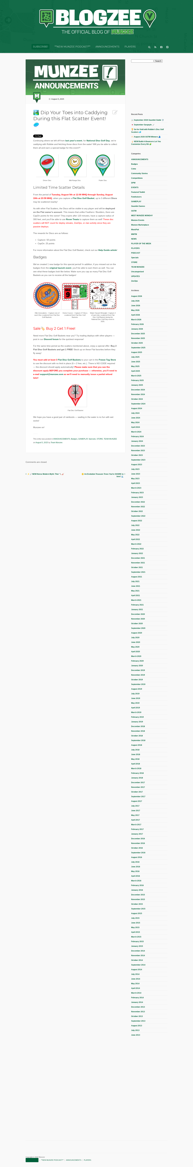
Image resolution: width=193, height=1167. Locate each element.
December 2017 (138, 782)
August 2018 (136, 745)
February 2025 (137, 380)
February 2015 (137, 941)
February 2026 (137, 324)
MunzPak (135, 230)
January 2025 (137, 385)
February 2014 (137, 998)
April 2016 (135, 876)
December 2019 (138, 670)
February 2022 (137, 549)
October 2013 (137, 1016)
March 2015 (136, 937)
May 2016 (135, 871)
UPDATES (135, 276)
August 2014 (136, 970)
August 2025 (136, 352)
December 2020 (138, 614)
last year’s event (73, 140)
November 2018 (138, 731)
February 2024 (137, 436)
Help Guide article (107, 250)
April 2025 (135, 371)
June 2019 (135, 698)
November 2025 (138, 338)
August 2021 (136, 577)
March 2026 (136, 320)
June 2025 (135, 362)
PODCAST (135, 253)
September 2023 (138, 460)
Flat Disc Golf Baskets (69, 360)
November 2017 (138, 787)
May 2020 (135, 647)
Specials (92, 439)
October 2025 (137, 343)
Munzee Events (137, 220)
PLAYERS (130, 46)
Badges (74, 439)
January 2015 (137, 946)
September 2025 (138, 348)
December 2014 (138, 951)
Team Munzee (56, 442)
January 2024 (137, 441)
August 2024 (136, 408)
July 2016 (135, 862)
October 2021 (137, 567)
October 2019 (137, 680)
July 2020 (135, 638)
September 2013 (138, 1021)
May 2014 (135, 984)
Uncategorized (137, 272)
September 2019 (138, 684)
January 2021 (137, 609)
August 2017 (136, 801)
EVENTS (134, 187)
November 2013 (138, 1012)
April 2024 (135, 427)
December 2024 (138, 390)
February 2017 (137, 829)
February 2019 (137, 717)
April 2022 (135, 539)
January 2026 (137, 329)
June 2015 (135, 923)
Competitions (137, 178)
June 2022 (135, 530)
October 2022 (137, 511)
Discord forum (51, 339)
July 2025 (135, 357)
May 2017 (135, 815)
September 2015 (138, 909)
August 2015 (136, 913)
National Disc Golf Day (98, 140)
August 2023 (136, 465)
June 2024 (135, 418)
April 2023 (135, 483)
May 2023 (135, 479)
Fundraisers (136, 197)
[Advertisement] (153, 87)
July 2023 (135, 469)
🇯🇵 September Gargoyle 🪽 (142, 125)
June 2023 (135, 474)
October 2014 (137, 960)
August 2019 (136, 689)
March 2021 (136, 600)
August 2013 (136, 1026)
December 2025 (138, 334)
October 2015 (137, 904)
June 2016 (135, 867)
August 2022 (136, 521)
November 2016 (138, 843)
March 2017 (136, 825)
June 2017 (135, 811)
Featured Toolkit (138, 192)
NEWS (134, 239)
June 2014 (135, 979)
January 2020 (137, 666)
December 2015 (138, 895)
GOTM (133, 211)
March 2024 (136, 432)
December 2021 (138, 558)
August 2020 (136, 633)
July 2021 (135, 581)
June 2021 (135, 586)
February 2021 (137, 605)
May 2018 (135, 759)
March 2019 (136, 712)
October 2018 (137, 736)
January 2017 (137, 834)
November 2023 (138, 450)
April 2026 (135, 315)
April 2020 (135, 652)
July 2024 (135, 413)
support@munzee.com (51, 374)
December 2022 (138, 502)
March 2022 (136, 544)
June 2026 (135, 306)
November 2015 (138, 899)
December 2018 (138, 726)
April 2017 (135, 820)
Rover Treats (72, 219)
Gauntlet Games (138, 206)
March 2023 (136, 488)
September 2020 (138, 628)
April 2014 (135, 988)
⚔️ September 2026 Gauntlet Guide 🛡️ (147, 120)
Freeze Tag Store (107, 360)
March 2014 (136, 993)
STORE (100, 439)
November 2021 (138, 563)
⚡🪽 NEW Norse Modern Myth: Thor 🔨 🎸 (45, 474)
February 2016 (137, 885)
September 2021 (138, 572)
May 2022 (135, 535)
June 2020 (135, 642)
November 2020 (138, 619)
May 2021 (135, 591)
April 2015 (135, 932)
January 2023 (137, 497)
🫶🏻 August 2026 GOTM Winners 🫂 (146, 137)
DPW (133, 183)
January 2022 (137, 553)
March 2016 (136, 881)
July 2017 (135, 806)
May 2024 (135, 422)
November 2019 (138, 675)
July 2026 (135, 301)
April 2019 (135, 708)
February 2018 (137, 773)
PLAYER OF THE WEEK (141, 244)
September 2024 (138, 404)
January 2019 (137, 722)
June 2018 (135, 754)
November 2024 (138, 394)
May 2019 (135, 703)
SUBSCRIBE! (40, 46)
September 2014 (138, 965)
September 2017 (138, 796)
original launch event (60, 268)
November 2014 (138, 955)
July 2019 (135, 694)
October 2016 (137, 848)
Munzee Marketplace (140, 225)
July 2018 (135, 750)
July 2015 (135, 918)
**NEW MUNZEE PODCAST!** (72, 46)
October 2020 (137, 623)
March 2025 (136, 376)
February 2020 (137, 661)
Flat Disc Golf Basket (83, 198)
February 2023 (137, 493)
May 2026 (135, 310)
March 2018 (136, 768)
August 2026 (136, 296)
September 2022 (138, 516)
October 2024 (137, 399)
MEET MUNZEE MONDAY (142, 215)
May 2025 (135, 366)
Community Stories (139, 173)
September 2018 (138, 740)
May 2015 (135, 927)
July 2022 (135, 525)
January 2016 (137, 890)
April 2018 (135, 764)
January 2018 (137, 778)
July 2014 (135, 974)
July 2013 (135, 1030)
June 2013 (135, 1035)
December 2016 (138, 839)
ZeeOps (134, 281)
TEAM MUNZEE (110, 439)
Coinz (133, 169)
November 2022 (138, 507)
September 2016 (138, 853)
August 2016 (136, 857)
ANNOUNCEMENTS (107, 46)
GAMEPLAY (83, 439)
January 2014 (137, 1002)
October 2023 (137, 455)
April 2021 (135, 595)
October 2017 (137, 792)
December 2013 (138, 1007)
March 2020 (136, 656)
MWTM (134, 234)
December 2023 (138, 446)
